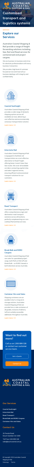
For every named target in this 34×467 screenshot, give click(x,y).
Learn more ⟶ (10, 125)
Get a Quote (17, 356)
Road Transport (8, 415)
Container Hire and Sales (12, 421)
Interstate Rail (8, 412)
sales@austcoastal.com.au (12, 442)
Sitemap (6, 462)
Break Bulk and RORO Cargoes (14, 418)
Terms (13, 462)
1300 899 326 (14, 439)
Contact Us (17, 364)
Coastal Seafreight (9, 409)
